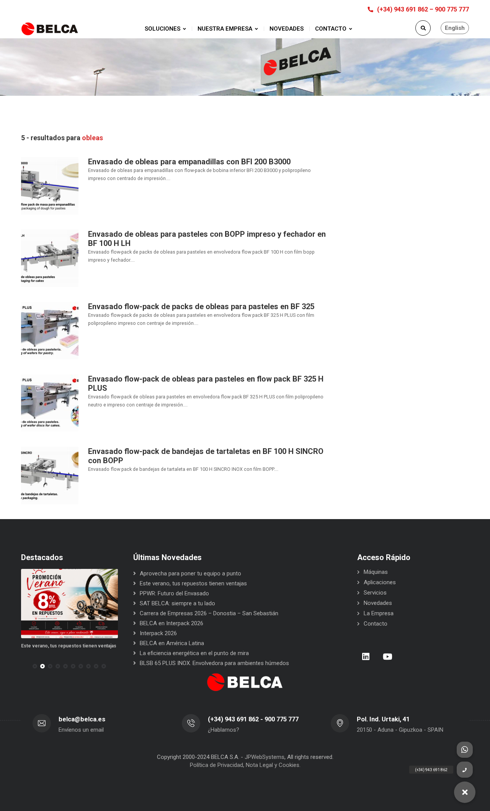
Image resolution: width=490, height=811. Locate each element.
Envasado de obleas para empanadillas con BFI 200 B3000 (189, 161)
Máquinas (376, 572)
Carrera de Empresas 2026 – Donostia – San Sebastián (209, 613)
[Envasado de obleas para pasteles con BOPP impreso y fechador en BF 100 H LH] (49, 258)
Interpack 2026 (158, 633)
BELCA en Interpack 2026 (171, 623)
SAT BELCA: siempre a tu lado (177, 603)
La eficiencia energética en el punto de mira (194, 653)
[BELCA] (49, 29)
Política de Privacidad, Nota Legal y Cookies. (245, 765)
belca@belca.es (82, 719)
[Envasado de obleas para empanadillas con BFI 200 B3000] (49, 185)
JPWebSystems (264, 757)
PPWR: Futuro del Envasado (174, 593)
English (455, 28)
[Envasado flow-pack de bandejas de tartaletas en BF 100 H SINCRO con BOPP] (49, 475)
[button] (35, 666)
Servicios (375, 592)
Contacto (375, 623)
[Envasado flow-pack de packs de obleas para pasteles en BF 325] (49, 330)
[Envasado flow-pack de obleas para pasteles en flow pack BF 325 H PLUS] (49, 403)
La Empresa (379, 613)
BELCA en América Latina (172, 643)
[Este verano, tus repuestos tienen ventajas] (69, 603)
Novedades (378, 603)
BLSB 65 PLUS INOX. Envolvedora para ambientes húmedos (214, 663)
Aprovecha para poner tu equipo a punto (190, 573)
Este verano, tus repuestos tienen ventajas (68, 646)
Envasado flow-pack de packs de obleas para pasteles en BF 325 (201, 306)
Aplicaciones (380, 582)
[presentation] (24, 666)
